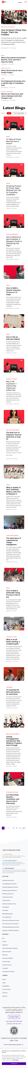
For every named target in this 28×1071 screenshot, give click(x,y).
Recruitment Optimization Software (10, 920)
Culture (4, 982)
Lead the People (6, 961)
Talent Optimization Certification (10, 948)
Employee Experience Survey (9, 903)
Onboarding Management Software (10, 927)
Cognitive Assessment (7, 897)
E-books (4, 941)
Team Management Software (9, 883)
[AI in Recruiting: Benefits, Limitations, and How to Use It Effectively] (21, 819)
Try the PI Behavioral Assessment (13, 1044)
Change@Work (5, 986)
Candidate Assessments (8, 880)
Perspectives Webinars (7, 958)
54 (13, 828)
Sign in (20, 2)
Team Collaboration (7, 917)
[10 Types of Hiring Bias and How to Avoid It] (21, 159)
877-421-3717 (17, 1024)
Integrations (5, 945)
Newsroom (4, 996)
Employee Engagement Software (10, 887)
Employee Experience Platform (9, 890)
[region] (14, 1058)
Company (4, 975)
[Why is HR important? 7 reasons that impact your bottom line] (21, 405)
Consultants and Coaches (8, 971)
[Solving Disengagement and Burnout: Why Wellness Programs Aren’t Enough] (21, 768)
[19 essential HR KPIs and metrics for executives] (21, 709)
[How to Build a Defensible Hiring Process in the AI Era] (21, 612)
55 (17, 828)
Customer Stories (6, 989)
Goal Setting (5, 910)
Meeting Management (7, 913)
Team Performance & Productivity (10, 923)
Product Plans (14, 1017)
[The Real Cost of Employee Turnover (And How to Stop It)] (21, 460)
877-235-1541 (18, 1021)
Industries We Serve (7, 965)
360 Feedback (5, 907)
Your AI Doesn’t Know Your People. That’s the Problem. (13, 32)
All (9, 113)
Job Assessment (6, 900)
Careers (4, 979)
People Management (19, 113)
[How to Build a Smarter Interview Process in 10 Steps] (21, 310)
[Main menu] (25, 2)
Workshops (5, 954)
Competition (5, 968)
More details (16, 1060)
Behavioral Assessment (7, 893)
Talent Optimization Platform (11, 850)
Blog (3, 938)
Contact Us (4, 992)
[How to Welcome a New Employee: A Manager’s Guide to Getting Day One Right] (21, 261)
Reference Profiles (6, 951)
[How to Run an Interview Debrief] (21, 354)
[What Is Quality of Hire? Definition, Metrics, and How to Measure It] (21, 511)
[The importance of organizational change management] (21, 563)
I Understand (14, 1063)
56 (20, 828)
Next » (24, 828)
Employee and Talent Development (10, 930)
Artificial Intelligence (8, 26)
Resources (5, 934)
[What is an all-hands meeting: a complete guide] (21, 663)
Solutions (5, 876)
